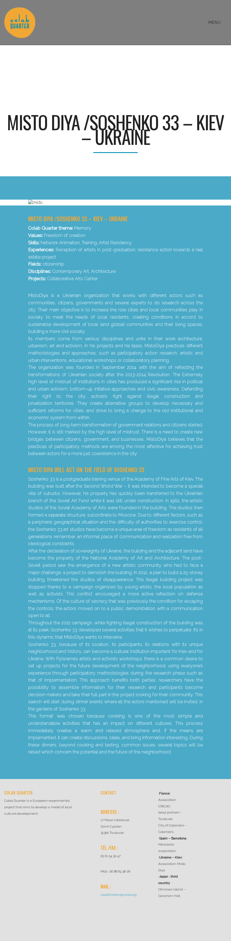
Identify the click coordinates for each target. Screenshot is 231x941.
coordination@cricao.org (119, 895)
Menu (215, 22)
